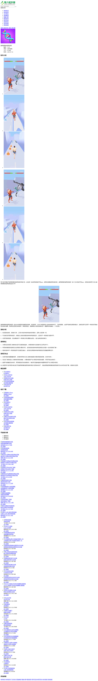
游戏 (4, 27)
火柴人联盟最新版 (8, 669)
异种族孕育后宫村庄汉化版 (11, 579)
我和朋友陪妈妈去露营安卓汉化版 (13, 547)
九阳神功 (6, 663)
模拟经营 (6, 18)
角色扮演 (6, 10)
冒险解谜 (6, 15)
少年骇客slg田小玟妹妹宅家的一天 (13, 540)
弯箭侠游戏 (7, 521)
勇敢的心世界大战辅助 (10, 644)
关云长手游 (7, 599)
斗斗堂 (5, 618)
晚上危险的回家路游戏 (10, 553)
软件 (7, 27)
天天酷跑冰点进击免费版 (10, 631)
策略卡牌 (6, 17)
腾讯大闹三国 (7, 657)
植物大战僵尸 (7, 612)
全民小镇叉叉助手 (8, 650)
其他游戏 (6, 25)
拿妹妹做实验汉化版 (9, 566)
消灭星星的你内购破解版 (10, 637)
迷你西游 (6, 605)
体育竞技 (6, 21)
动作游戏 (6, 23)
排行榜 (13, 27)
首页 (2, 27)
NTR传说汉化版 (8, 572)
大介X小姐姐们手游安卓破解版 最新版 (14, 585)
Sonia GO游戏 (7, 527)
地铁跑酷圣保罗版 (8, 534)
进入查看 (6, 524)
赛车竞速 (6, 20)
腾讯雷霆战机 (7, 625)
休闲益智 (6, 12)
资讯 (10, 27)
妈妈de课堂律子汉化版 (10, 559)
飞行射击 (6, 13)
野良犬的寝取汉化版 (9, 591)
